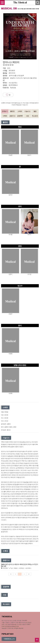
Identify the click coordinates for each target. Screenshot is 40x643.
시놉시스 (27, 111)
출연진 (12, 111)
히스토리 (35, 116)
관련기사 (12, 116)
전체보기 (5, 111)
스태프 (20, 111)
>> (28, 574)
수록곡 (5, 116)
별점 (35, 111)
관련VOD (20, 116)
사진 (27, 116)
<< (10, 574)
